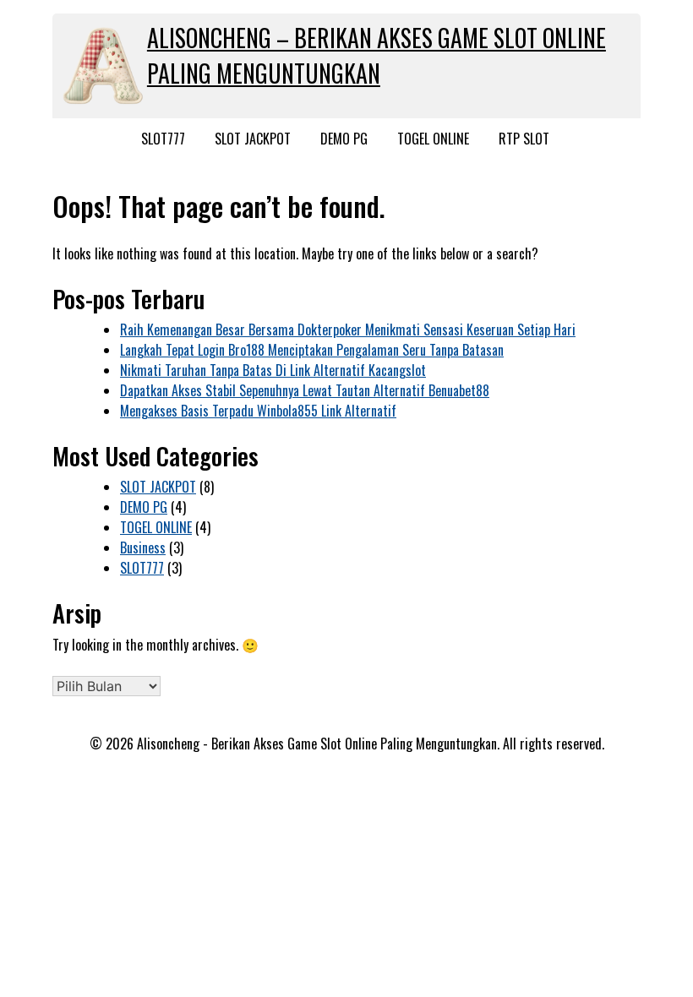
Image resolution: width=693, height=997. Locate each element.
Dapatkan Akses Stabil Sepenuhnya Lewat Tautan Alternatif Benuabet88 (304, 390)
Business (143, 547)
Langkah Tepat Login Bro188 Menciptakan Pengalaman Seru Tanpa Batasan (312, 350)
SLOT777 (163, 138)
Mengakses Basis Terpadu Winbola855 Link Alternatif (258, 410)
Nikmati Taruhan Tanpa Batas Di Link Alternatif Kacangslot (273, 370)
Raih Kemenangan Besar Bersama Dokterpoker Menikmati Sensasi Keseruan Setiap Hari (348, 329)
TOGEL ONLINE (433, 138)
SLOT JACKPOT (253, 138)
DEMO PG (344, 138)
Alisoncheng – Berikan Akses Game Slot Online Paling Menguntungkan (376, 55)
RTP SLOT (524, 138)
